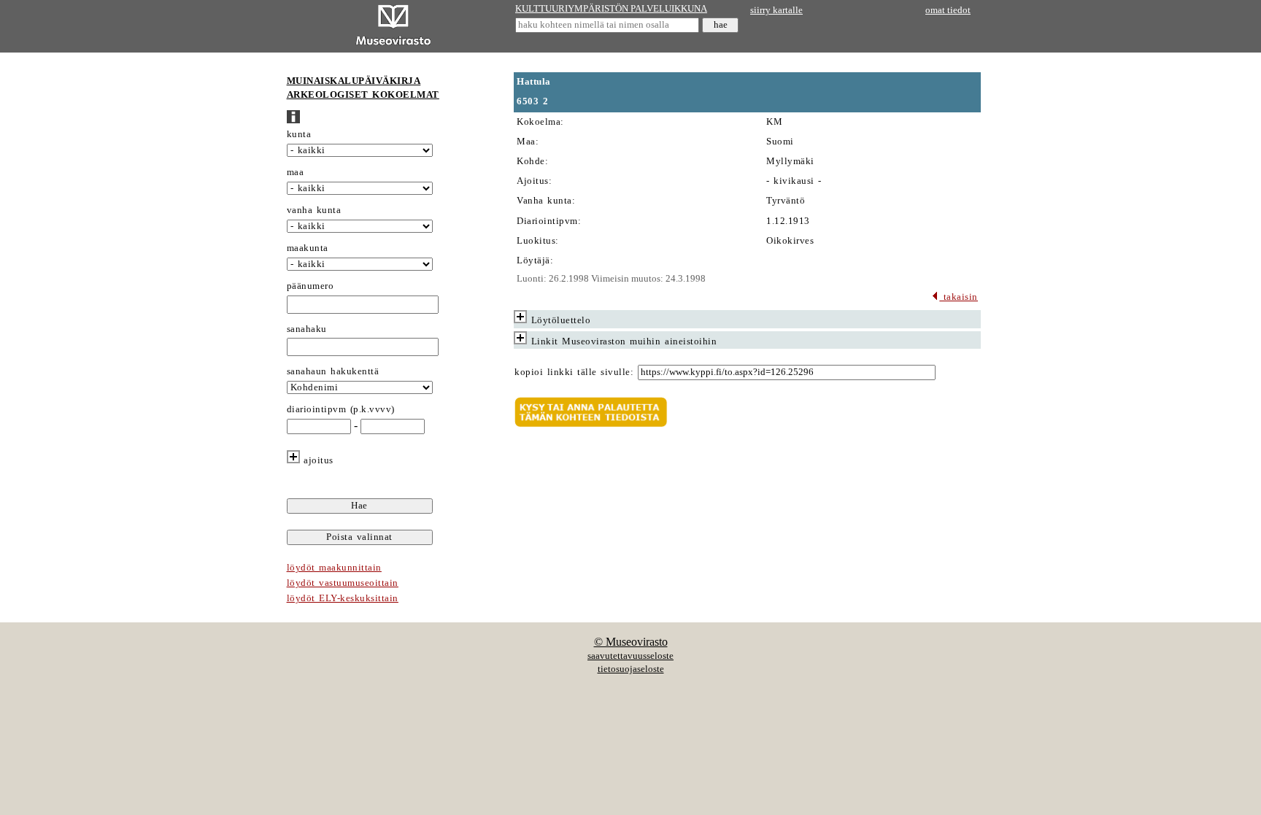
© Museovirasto (631, 642)
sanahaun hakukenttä (333, 371)
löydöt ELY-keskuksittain (342, 598)
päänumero (310, 286)
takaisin (958, 297)
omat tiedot (948, 10)
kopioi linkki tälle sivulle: (573, 372)
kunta (299, 134)
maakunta (307, 248)
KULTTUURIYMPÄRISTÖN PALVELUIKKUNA (611, 9)
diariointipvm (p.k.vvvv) (341, 409)
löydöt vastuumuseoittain (342, 583)
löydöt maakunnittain (334, 568)
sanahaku (307, 329)
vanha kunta (314, 210)
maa (295, 172)
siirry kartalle (776, 10)
